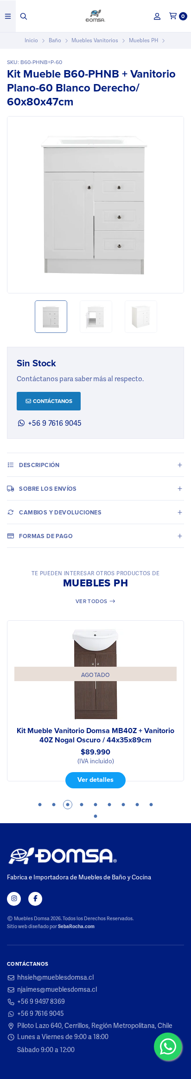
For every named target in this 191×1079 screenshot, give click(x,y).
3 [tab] (67, 804)
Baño (55, 40)
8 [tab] (137, 804)
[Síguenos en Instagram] (14, 899)
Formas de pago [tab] (46, 536)
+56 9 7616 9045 (40, 1014)
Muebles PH (143, 40)
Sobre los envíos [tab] (47, 488)
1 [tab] (40, 804)
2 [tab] (53, 804)
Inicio (31, 40)
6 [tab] (109, 804)
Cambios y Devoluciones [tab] (60, 512)
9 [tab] (151, 804)
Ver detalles (95, 779)
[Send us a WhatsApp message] (168, 1046)
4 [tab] (81, 804)
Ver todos (92, 601)
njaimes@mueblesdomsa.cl (57, 990)
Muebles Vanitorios (94, 40)
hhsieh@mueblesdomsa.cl (55, 978)
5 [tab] (95, 804)
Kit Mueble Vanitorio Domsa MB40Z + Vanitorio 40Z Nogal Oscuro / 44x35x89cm (95, 735)
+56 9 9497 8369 (41, 1002)
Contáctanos (52, 401)
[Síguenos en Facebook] (35, 899)
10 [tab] (95, 816)
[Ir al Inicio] (95, 16)
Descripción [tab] (39, 465)
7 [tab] (123, 804)
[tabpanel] (95, 704)
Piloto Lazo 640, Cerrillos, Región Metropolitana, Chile (94, 1026)
